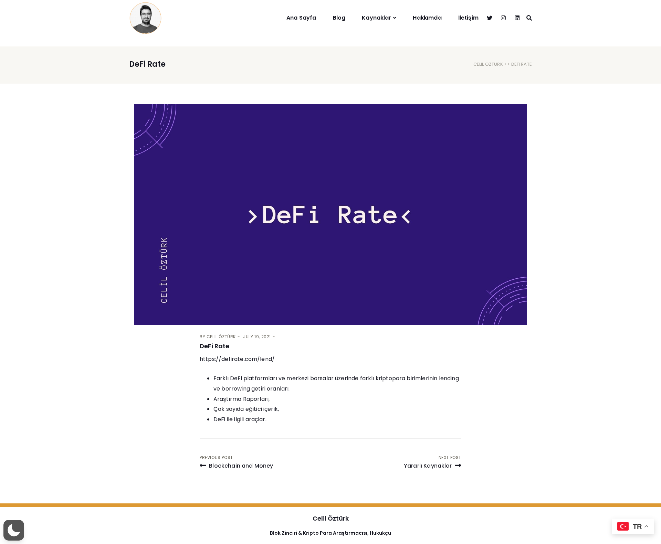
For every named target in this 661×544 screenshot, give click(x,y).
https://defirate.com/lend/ (237, 359)
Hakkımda (427, 18)
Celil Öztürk (488, 64)
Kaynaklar (376, 18)
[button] (13, 530)
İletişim (468, 18)
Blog (339, 18)
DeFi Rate (214, 346)
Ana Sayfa (301, 18)
